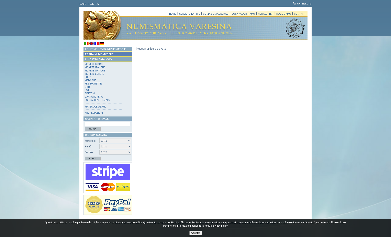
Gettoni (90, 93)
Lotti (88, 90)
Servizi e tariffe (189, 13)
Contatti (299, 13)
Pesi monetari (93, 83)
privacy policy (220, 225)
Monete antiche (95, 70)
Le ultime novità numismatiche (105, 49)
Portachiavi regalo (97, 100)
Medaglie (90, 80)
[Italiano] (86, 44)
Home (172, 13)
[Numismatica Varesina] (102, 25)
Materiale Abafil (95, 106)
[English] (91, 44)
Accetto (195, 232)
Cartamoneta (94, 96)
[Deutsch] (101, 44)
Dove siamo (283, 13)
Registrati (94, 4)
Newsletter (265, 13)
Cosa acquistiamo (243, 13)
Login (82, 4)
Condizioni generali (215, 13)
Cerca (92, 129)
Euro (88, 77)
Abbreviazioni (94, 112)
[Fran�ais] (96, 44)
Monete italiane (95, 67)
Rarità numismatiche (99, 54)
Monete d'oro (94, 64)
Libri (87, 87)
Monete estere (94, 73)
